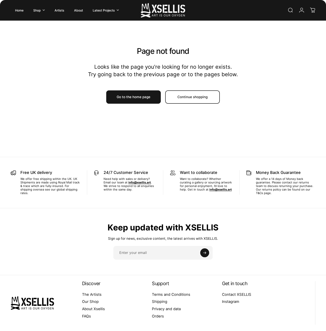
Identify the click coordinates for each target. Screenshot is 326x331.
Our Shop (90, 301)
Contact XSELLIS (236, 294)
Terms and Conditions (171, 294)
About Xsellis (93, 309)
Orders (158, 316)
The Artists (92, 294)
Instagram (230, 301)
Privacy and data (166, 309)
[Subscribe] (204, 252)
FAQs (86, 316)
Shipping (159, 301)
